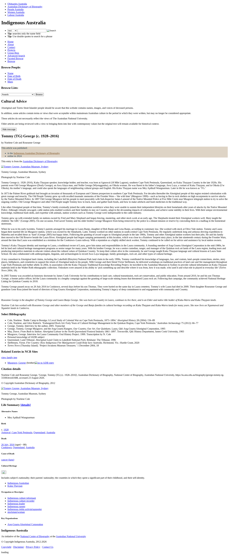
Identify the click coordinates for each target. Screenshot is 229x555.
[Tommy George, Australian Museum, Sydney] (24, 166)
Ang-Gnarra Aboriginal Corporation (25, 524)
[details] (26, 405)
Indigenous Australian (18, 483)
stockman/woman (16, 512)
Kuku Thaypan (14, 486)
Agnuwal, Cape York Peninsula (16, 432)
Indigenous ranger (16, 506)
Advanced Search (16, 55)
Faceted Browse (15, 58)
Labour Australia (15, 15)
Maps (10, 81)
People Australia (15, 9)
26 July (4, 444)
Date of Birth (13, 76)
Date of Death (14, 79)
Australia (50, 432)
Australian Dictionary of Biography (24, 6)
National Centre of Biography (35, 536)
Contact (11, 47)
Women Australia (15, 12)
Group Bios (13, 53)
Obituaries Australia (17, 3)
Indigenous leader (16, 503)
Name (10, 73)
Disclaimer (18, 547)
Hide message (8, 129)
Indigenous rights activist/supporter (24, 509)
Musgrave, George (16, 362)
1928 (6, 429)
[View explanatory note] (3, 472)
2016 (12, 444)
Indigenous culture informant (21, 498)
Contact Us (47, 547)
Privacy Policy (33, 547)
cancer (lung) (7, 459)
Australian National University (71, 536)
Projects (11, 50)
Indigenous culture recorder (20, 501)
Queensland (39, 432)
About (10, 44)
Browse (11, 61)
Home (10, 41)
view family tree (9, 357)
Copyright (6, 547)
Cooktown (6, 447)
